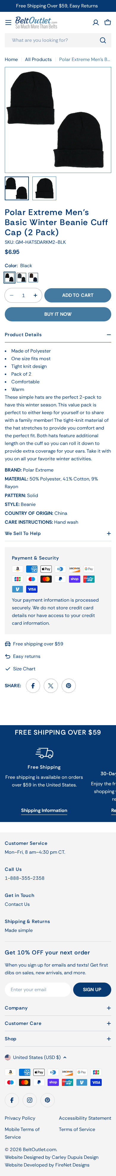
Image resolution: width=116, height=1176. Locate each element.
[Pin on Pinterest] (69, 686)
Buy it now (58, 314)
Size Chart (24, 669)
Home (11, 59)
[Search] (102, 40)
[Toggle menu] (8, 22)
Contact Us (17, 904)
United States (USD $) (37, 1057)
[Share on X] (51, 686)
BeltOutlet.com (39, 1149)
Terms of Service (77, 1129)
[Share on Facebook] (33, 686)
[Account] (95, 22)
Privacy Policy (20, 1118)
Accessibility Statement (85, 1118)
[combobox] (58, 40)
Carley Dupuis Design (75, 1157)
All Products (38, 59)
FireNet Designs (72, 1165)
